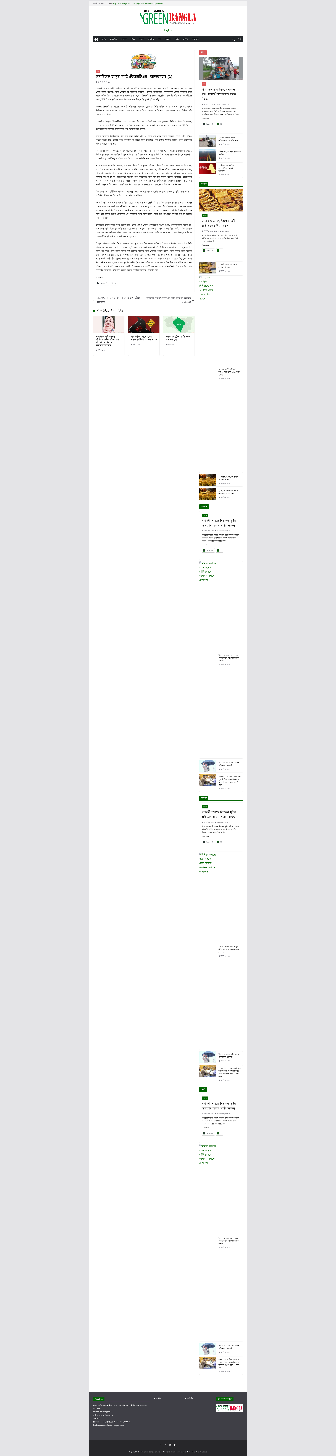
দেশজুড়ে (205, 515)
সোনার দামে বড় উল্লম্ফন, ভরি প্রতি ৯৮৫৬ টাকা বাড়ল (218, 223)
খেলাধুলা (124, 39)
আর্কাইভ (158, 1398)
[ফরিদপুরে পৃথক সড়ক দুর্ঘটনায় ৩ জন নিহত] (207, 155)
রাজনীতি (151, 39)
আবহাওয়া (195, 39)
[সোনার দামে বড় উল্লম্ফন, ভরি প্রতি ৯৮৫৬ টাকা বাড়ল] (221, 200)
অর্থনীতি (185, 39)
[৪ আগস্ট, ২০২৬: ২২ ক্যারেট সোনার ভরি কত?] (207, 268)
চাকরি (177, 39)
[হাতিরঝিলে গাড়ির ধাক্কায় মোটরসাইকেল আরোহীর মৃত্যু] (207, 141)
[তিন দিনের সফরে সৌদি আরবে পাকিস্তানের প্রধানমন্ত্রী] (207, 766)
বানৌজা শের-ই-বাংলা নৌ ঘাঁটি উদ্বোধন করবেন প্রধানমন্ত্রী (169, 300)
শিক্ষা (159, 39)
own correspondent (116, 82)
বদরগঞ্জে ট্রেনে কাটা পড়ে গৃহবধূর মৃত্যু (178, 338)
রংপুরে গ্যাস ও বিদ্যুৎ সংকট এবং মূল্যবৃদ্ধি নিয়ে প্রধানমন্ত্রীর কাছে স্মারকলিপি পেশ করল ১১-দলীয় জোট (230, 780)
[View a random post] (240, 39)
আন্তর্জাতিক (113, 39)
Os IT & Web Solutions (198, 1452)
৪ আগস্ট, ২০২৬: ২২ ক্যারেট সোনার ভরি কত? (228, 266)
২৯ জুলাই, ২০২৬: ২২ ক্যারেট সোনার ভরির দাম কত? (228, 492)
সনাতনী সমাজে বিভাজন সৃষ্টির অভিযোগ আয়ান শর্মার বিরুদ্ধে (219, 523)
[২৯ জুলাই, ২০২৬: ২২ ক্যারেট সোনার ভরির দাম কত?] (207, 494)
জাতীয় (104, 39)
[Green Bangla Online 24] (96, 39)
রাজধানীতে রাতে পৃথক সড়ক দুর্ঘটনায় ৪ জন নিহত (144, 338)
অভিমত (167, 39)
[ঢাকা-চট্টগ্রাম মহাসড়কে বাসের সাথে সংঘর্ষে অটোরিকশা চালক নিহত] (221, 68)
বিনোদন (141, 39)
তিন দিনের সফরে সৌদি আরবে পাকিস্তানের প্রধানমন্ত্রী (130, 3)
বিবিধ (133, 39)
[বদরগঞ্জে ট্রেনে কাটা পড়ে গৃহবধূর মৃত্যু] (179, 318)
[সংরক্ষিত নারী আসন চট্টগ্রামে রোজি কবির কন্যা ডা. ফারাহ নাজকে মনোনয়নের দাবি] (108, 318)
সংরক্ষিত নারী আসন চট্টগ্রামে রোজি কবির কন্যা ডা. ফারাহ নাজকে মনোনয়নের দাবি (108, 341)
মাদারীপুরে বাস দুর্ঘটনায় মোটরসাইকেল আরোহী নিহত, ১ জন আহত (229, 168)
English (168, 30)
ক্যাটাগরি (190, 1398)
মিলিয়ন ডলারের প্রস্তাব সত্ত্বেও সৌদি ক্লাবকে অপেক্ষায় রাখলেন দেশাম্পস (229, 658)
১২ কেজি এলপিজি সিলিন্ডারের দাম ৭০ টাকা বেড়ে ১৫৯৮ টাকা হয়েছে (229, 372)
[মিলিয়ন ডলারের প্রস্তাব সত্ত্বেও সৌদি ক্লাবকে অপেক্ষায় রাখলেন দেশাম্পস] (207, 659)
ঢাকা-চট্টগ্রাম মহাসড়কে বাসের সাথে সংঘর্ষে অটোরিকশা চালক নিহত (219, 94)
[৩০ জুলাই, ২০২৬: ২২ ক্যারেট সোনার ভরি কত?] (207, 480)
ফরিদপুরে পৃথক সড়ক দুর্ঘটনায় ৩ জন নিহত (230, 153)
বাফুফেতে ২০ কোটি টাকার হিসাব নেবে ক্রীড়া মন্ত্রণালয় (118, 300)
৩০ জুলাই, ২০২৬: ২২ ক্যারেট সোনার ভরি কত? (228, 478)
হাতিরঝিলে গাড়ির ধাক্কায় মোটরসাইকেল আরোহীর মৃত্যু (228, 139)
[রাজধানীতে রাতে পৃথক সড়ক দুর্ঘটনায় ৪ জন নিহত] (143, 318)
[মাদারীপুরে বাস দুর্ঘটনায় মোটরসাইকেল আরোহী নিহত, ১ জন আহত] (207, 170)
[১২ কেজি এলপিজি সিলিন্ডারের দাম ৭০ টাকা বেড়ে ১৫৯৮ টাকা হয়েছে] (207, 374)
